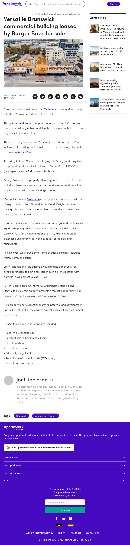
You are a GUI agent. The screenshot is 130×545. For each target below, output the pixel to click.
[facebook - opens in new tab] (56, 517)
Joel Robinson (32, 379)
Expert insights (13, 13)
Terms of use (74, 532)
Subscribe (65, 510)
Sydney (21, 152)
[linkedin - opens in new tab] (63, 517)
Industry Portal (92, 532)
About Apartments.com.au (39, 532)
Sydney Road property (22, 123)
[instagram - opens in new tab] (70, 517)
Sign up (113, 4)
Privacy (61, 532)
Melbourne (50, 109)
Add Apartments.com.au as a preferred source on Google (41, 447)
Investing (29, 13)
